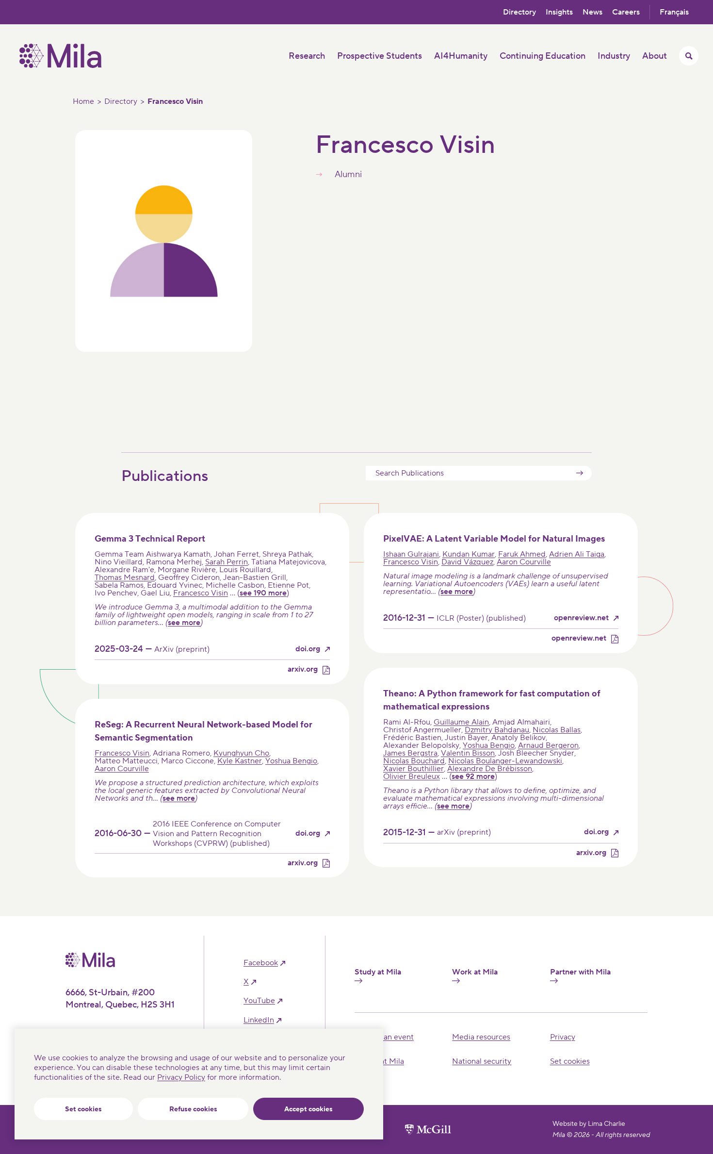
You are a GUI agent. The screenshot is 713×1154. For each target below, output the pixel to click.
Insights (559, 12)
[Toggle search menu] (688, 56)
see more (184, 622)
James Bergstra (410, 753)
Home (83, 101)
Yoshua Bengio (291, 761)
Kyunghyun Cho (241, 753)
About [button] (654, 56)
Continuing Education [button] (542, 56)
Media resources (481, 1037)
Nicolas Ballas (557, 730)
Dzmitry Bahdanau (497, 730)
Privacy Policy (181, 1077)
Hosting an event (384, 1037)
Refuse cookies (193, 1109)
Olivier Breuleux (411, 776)
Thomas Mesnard (125, 577)
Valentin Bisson (468, 753)
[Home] (60, 65)
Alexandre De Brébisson (489, 769)
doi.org (307, 649)
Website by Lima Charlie (588, 1124)
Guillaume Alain (461, 722)
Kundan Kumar (468, 554)
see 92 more (473, 776)
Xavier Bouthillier (413, 769)
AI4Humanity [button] (460, 56)
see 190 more (263, 593)
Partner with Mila (580, 972)
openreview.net (581, 618)
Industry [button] (614, 56)
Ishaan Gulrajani (411, 554)
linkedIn (258, 1020)
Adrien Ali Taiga (576, 554)
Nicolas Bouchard (414, 761)
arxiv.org (303, 669)
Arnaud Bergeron (548, 745)
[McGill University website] (428, 1129)
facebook (260, 963)
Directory (519, 12)
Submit (579, 473)
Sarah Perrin (226, 562)
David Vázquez (467, 562)
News (592, 12)
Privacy (562, 1037)
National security (481, 1061)
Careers (626, 12)
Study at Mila (378, 972)
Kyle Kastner (239, 761)
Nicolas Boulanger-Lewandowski (505, 761)
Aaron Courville (524, 562)
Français (674, 12)
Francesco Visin (200, 593)
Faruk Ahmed (522, 554)
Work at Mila (475, 972)
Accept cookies (308, 1109)
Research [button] (307, 56)
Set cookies (83, 1109)
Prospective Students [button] (379, 56)
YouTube (259, 1001)
